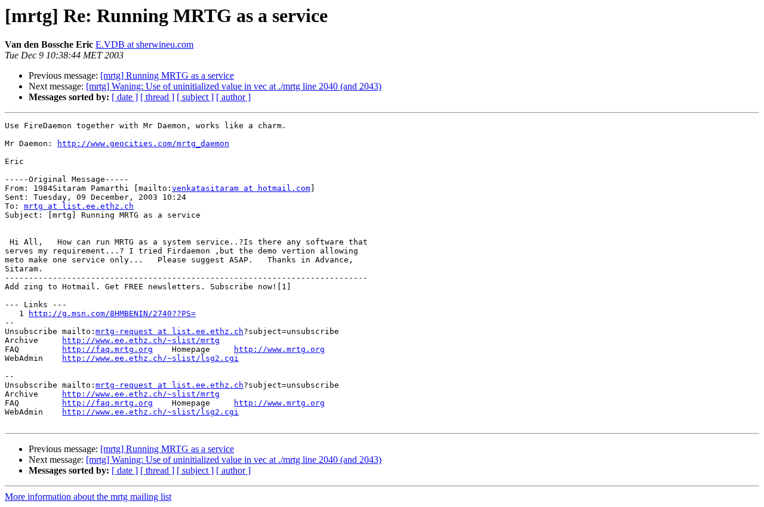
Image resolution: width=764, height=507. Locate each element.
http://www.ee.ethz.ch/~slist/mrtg (141, 340)
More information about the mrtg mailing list (88, 496)
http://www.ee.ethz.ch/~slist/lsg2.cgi (150, 358)
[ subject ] (195, 97)
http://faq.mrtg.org (107, 349)
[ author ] (233, 97)
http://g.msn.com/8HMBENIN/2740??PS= (112, 313)
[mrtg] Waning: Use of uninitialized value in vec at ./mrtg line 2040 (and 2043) (233, 86)
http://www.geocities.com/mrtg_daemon (143, 143)
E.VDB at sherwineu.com (144, 44)
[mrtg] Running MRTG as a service (167, 75)
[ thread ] (157, 97)
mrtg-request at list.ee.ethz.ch (170, 331)
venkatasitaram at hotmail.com (241, 188)
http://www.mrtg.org (279, 349)
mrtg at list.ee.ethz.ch (79, 206)
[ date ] (125, 97)
